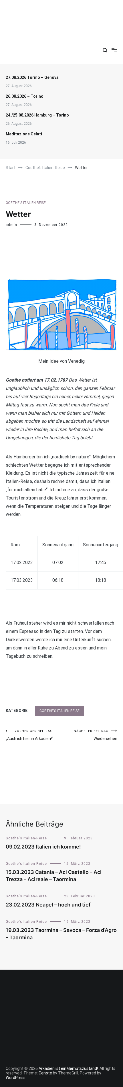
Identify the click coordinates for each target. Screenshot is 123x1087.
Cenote (45, 1073)
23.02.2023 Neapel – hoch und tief (48, 905)
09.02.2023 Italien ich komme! (43, 847)
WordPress (15, 1077)
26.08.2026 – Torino (25, 96)
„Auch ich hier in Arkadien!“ (29, 735)
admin (11, 225)
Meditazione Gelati (24, 134)
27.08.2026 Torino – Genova (32, 77)
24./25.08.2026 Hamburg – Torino (37, 115)
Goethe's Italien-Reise (26, 203)
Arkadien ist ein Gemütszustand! (61, 14)
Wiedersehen (95, 735)
